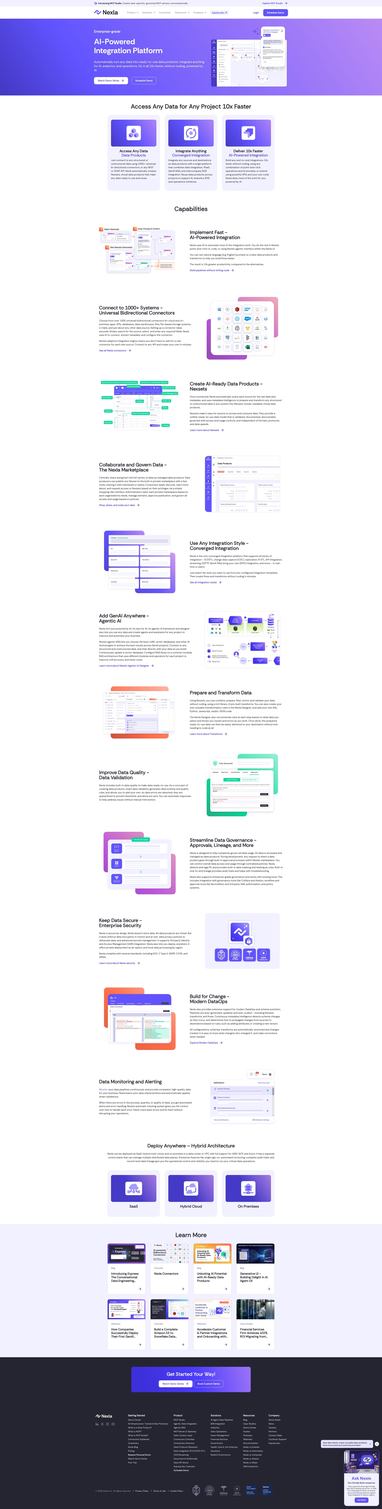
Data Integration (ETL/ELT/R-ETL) (189, 1451)
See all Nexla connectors (112, 350)
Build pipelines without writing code (209, 270)
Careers (272, 1427)
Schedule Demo (275, 12)
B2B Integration (218, 1423)
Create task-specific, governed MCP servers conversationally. (143, 3)
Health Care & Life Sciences (224, 1447)
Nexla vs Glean (250, 1462)
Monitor (103, 1089)
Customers (133, 1443)
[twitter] (102, 1424)
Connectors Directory (184, 1443)
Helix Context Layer (183, 1435)
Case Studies (246, 1323)
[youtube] (113, 1424)
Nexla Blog (133, 1447)
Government (217, 1443)
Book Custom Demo (209, 1383)
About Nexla (274, 1419)
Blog (113, 1268)
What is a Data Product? (140, 1427)
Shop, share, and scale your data (117, 505)
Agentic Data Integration (185, 1423)
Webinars (115, 1323)
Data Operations (219, 1431)
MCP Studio (179, 1419)
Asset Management (220, 1435)
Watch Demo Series (108, 80)
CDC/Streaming (181, 1454)
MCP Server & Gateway (185, 1431)
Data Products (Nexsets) (185, 1447)
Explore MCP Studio (272, 3)
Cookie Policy (176, 1491)
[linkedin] (97, 1425)
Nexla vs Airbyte (251, 1458)
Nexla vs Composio (252, 1454)
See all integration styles (203, 582)
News (271, 1423)
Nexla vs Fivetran (251, 1447)
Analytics (215, 1427)
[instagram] (107, 1425)
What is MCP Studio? (138, 1435)
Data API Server (181, 1462)
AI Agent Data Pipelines (222, 1419)
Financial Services (219, 1439)
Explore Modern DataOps (204, 1042)
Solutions (147, 12)
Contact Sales (275, 1435)
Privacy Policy (142, 1491)
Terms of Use (159, 1491)
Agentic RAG (179, 1427)
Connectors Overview (184, 1439)
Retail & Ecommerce (220, 1454)
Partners (273, 1431)
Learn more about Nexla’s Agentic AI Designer (124, 665)
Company (198, 12)
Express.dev (274, 1443)
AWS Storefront (250, 1466)
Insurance (215, 1451)
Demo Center (134, 1419)
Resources (180, 12)
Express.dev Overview (184, 1466)
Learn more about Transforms (206, 734)
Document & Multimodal (185, 1458)
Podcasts (247, 1435)
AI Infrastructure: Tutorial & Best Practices (148, 1423)
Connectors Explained (138, 1439)
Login (256, 12)
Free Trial (132, 1462)
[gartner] (251, 1491)
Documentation (250, 1443)
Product (131, 12)
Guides (246, 1431)
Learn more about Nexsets (204, 430)
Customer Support (277, 1439)
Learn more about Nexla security (117, 963)
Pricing (131, 1451)
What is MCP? (134, 1431)
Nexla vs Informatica (253, 1451)
